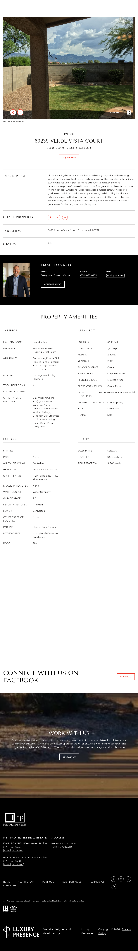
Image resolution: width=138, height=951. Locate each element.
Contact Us (9, 885)
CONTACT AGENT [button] (52, 284)
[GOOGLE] (113, 886)
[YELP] (128, 879)
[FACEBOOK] (113, 879)
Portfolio (48, 882)
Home (6, 882)
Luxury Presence (87, 931)
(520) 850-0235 (88, 275)
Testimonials (96, 882)
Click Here (126, 677)
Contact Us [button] (69, 757)
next (20, 112)
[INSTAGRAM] (121, 879)
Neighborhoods (71, 882)
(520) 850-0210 (12, 861)
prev (13, 112)
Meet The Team (26, 882)
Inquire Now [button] (69, 157)
